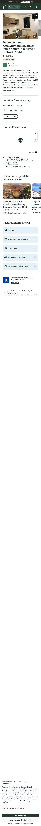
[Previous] (3, 25)
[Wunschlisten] (24, 6)
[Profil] (35, 6)
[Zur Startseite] (4, 7)
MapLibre (31, 152)
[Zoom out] (35, 136)
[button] (20, 24)
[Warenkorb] (30, 6)
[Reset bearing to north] (35, 139)
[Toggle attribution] (36, 152)
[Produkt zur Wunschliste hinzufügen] (35, 16)
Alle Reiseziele (15, 291)
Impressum (15, 283)
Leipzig (27, 291)
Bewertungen (25, 1)
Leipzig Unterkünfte (9, 293)
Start (4, 291)
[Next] (37, 25)
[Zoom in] (35, 133)
